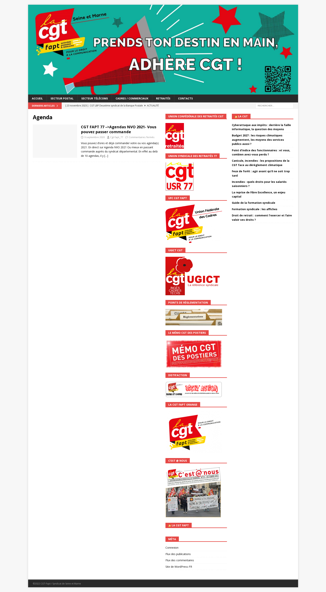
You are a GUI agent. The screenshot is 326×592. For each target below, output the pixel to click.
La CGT (243, 116)
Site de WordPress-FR (178, 566)
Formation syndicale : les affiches (254, 209)
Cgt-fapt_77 (116, 137)
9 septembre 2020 (94, 137)
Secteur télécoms (94, 98)
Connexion (171, 547)
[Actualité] (55, 141)
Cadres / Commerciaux (132, 98)
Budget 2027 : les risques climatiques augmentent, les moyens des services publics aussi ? (258, 140)
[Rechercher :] (274, 105)
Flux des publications (178, 554)
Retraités (163, 98)
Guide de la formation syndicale (253, 203)
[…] (106, 156)
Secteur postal (62, 98)
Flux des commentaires (179, 560)
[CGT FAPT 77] (163, 92)
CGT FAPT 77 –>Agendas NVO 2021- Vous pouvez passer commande (118, 129)
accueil (37, 98)
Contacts (185, 98)
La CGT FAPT (180, 525)
